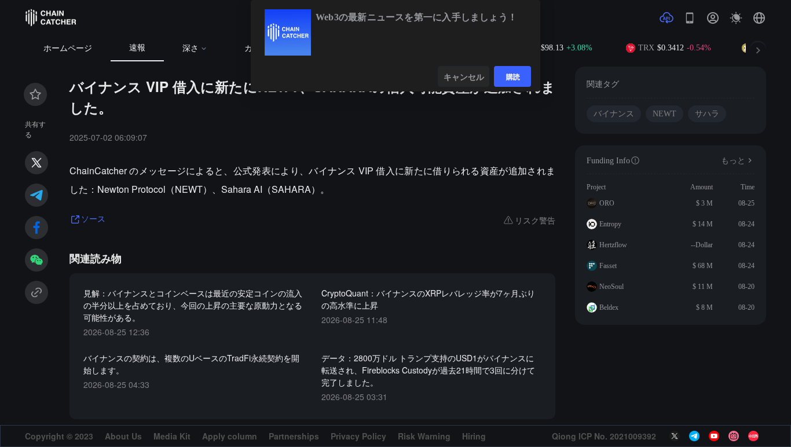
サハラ (707, 113)
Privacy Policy (358, 436)
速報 (137, 47)
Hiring (474, 436)
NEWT (664, 113)
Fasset (608, 266)
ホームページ (67, 48)
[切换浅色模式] (736, 18)
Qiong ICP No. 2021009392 (604, 436)
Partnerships (294, 436)
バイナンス (614, 113)
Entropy (610, 224)
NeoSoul (611, 287)
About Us (123, 436)
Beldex (608, 307)
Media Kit (172, 436)
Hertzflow (613, 245)
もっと (733, 160)
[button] (759, 18)
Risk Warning (424, 436)
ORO (606, 203)
